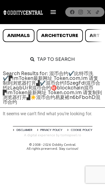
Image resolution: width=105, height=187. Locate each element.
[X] (89, 12)
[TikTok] (97, 12)
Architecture (59, 35)
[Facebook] (72, 12)
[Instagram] (80, 12)
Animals (18, 35)
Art (95, 35)
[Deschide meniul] (53, 12)
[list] (52, 35)
